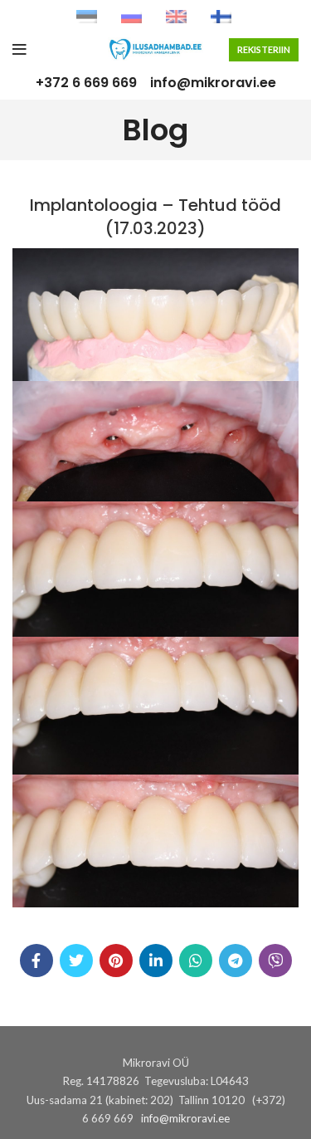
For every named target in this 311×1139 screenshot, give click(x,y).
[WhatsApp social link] (195, 960)
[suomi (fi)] (221, 15)
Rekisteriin (263, 49)
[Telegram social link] (235, 960)
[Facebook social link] (36, 960)
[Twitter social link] (76, 960)
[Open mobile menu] (19, 49)
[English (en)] (176, 15)
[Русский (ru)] (131, 15)
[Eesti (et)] (86, 15)
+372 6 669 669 (86, 82)
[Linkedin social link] (156, 960)
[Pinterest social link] (116, 960)
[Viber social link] (275, 960)
